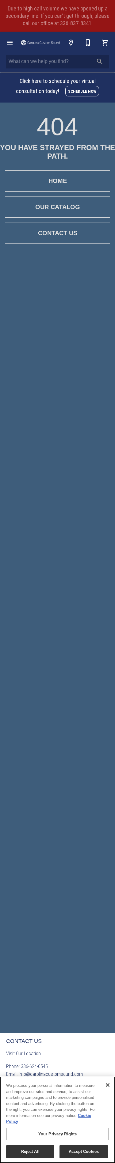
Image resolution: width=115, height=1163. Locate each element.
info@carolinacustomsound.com (51, 1074)
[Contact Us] (88, 42)
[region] (57, 1119)
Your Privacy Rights (57, 1134)
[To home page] (40, 43)
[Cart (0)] (105, 42)
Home (57, 180)
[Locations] (70, 42)
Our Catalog (57, 207)
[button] (9, 42)
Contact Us (57, 233)
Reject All (30, 1151)
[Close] (107, 1085)
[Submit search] (99, 61)
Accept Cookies (84, 1151)
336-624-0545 (34, 1066)
